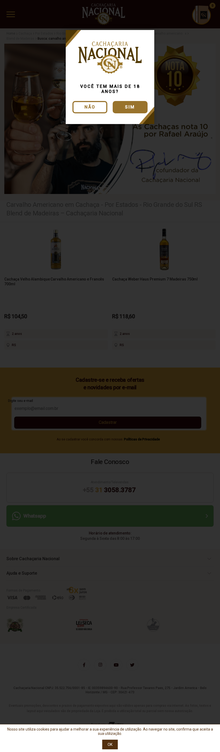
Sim (130, 107)
